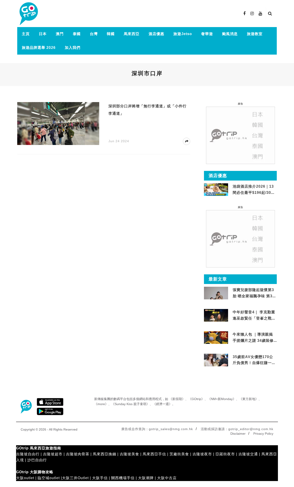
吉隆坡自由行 (28, 454)
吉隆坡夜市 (202, 454)
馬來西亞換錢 (104, 454)
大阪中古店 (167, 478)
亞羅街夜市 (225, 454)
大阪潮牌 (146, 478)
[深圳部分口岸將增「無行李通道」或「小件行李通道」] (58, 123)
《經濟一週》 (162, 404)
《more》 (101, 404)
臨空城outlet (49, 478)
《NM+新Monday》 (222, 399)
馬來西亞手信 (154, 454)
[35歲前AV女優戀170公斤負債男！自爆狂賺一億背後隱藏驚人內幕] (216, 360)
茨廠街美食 (179, 454)
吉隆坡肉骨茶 (77, 454)
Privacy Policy (263, 433)
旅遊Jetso (182, 34)
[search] (270, 13)
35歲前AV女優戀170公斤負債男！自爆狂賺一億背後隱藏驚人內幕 (254, 363)
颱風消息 (230, 34)
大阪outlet (25, 478)
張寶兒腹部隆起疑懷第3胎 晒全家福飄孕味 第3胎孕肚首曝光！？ (254, 296)
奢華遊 (207, 34)
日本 (43, 34)
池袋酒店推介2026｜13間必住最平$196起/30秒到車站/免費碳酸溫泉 (254, 192)
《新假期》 (177, 399)
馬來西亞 (131, 34)
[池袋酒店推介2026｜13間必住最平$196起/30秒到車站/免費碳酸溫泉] (216, 189)
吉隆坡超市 (52, 454)
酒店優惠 (156, 34)
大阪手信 (100, 478)
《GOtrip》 (196, 399)
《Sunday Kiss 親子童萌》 (130, 404)
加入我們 (72, 48)
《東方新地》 (248, 399)
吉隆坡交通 (248, 454)
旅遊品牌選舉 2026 (39, 48)
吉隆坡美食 (129, 454)
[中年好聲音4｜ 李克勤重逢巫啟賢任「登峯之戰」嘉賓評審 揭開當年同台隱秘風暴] (216, 315)
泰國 (77, 34)
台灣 (94, 34)
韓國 (111, 34)
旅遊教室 (255, 34)
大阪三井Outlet (75, 478)
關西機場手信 (123, 478)
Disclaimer (238, 433)
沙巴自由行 (37, 460)
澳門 (60, 34)
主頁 (26, 34)
